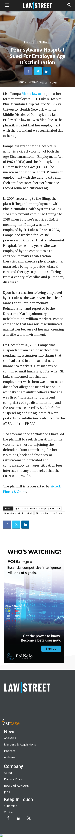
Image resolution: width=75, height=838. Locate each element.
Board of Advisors (16, 785)
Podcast (9, 751)
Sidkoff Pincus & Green (49, 513)
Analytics (10, 738)
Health (28, 42)
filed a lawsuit (32, 94)
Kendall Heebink (28, 82)
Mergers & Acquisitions (20, 744)
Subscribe (10, 806)
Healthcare (43, 42)
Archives (10, 757)
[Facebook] (28, 71)
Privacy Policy (13, 779)
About (8, 773)
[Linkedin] (47, 71)
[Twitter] (38, 71)
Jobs (7, 792)
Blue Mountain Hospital (18, 513)
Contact (9, 812)
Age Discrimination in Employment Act (37, 508)
